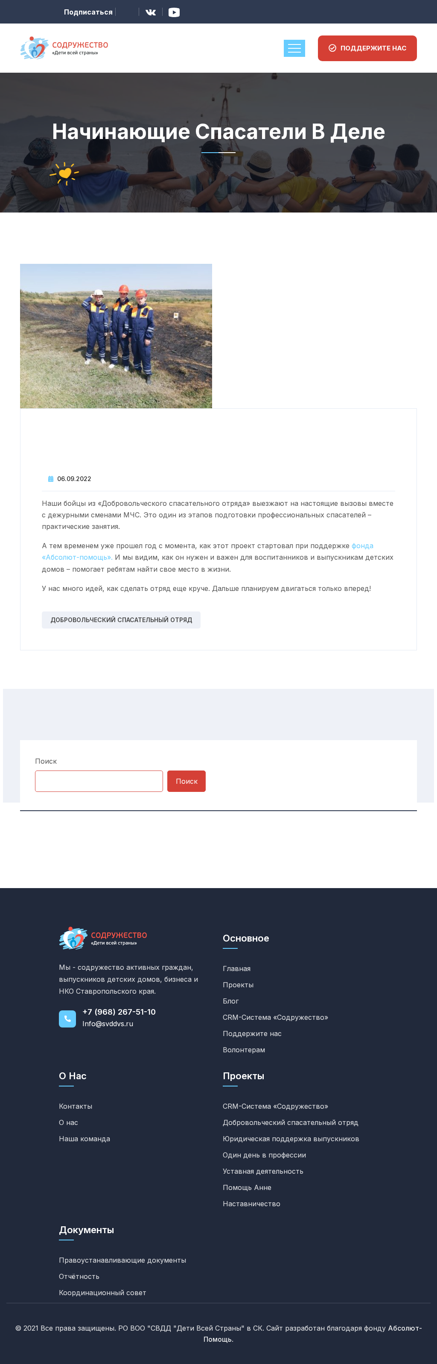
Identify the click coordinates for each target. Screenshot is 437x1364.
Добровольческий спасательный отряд (290, 1122)
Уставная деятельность (263, 1171)
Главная (237, 968)
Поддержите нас (252, 1033)
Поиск (46, 761)
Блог (231, 1001)
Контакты (75, 1106)
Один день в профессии (264, 1155)
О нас (68, 1122)
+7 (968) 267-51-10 (119, 1011)
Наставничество (251, 1203)
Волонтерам (244, 1049)
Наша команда (84, 1138)
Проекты (238, 984)
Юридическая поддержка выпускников (291, 1138)
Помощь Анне (247, 1187)
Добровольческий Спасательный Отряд (121, 619)
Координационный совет (102, 1292)
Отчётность (79, 1276)
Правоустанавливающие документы (122, 1260)
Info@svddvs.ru (107, 1023)
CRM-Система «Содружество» (275, 1017)
